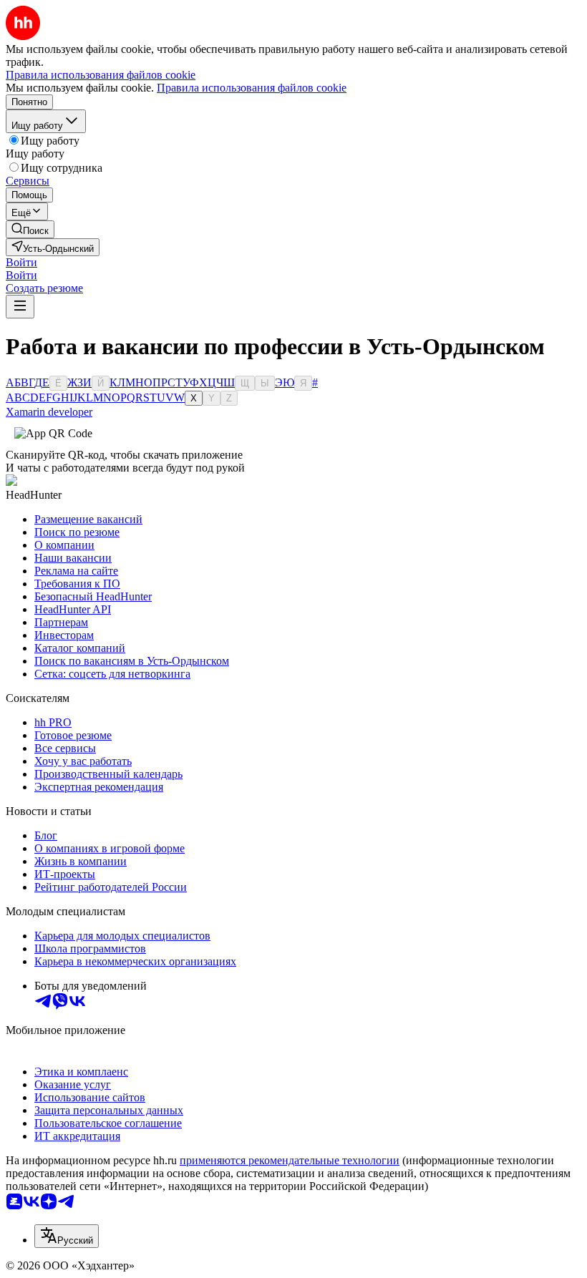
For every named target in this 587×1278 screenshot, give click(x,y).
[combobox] (66, 1236)
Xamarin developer (49, 412)
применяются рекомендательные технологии (289, 1160)
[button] (21, 262)
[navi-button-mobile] (20, 306)
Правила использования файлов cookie (251, 88)
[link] (30, 229)
